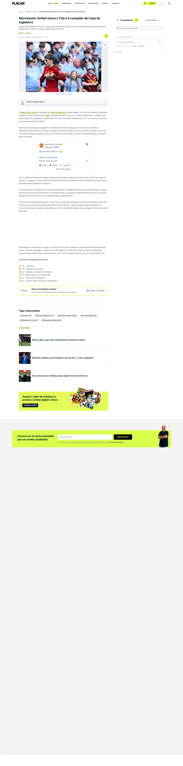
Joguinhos (115, 3)
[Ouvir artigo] (23, 103)
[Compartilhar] (106, 36)
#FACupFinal (52, 157)
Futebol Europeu (31, 11)
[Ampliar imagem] (63, 67)
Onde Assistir (80, 3)
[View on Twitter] (87, 146)
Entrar (134, 46)
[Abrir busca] (169, 3)
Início (21, 11)
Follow (56, 147)
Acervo (53, 3)
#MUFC (42, 157)
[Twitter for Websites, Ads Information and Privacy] (87, 161)
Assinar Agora (30, 405)
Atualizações (66, 3)
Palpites (105, 3)
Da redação (26, 33)
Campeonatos (93, 3)
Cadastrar (141, 46)
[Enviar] (160, 42)
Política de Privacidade (116, 442)
